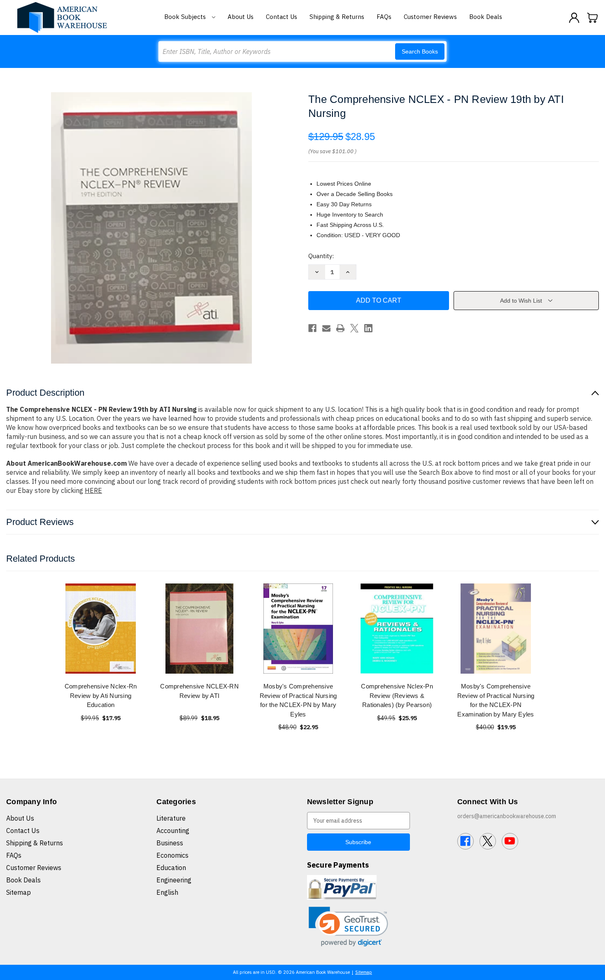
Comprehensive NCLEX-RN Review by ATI (199, 691)
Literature (171, 818)
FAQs (384, 17)
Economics (172, 855)
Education (171, 867)
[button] (348, 926)
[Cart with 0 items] (592, 18)
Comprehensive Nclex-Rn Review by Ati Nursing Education (101, 695)
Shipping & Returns (336, 17)
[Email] (326, 328)
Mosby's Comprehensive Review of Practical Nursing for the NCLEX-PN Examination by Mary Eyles (496, 700)
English (167, 892)
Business (169, 843)
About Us (241, 17)
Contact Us (281, 17)
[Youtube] (510, 841)
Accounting (172, 830)
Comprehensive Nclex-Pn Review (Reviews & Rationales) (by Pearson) (397, 695)
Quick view (101, 628)
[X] (354, 328)
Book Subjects (185, 17)
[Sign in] (574, 18)
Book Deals (485, 17)
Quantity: (321, 256)
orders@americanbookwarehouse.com (506, 816)
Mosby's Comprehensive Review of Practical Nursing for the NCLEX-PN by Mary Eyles (298, 700)
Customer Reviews (430, 17)
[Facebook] (312, 328)
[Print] (340, 328)
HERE (93, 490)
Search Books (420, 51)
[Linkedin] (368, 328)
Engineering (173, 880)
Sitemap (18, 892)
